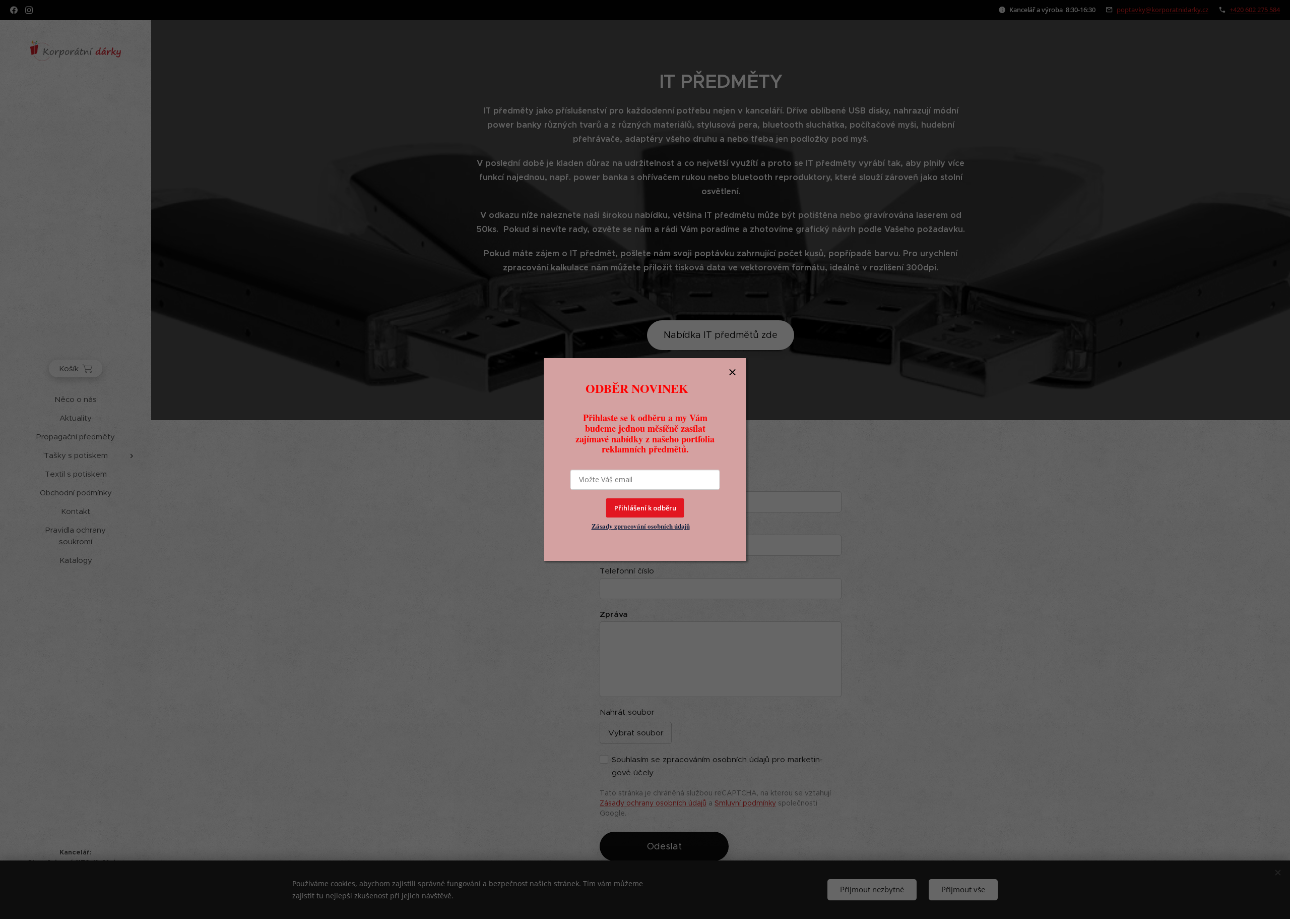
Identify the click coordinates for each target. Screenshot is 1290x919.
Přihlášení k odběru (645, 507)
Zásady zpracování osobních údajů (641, 526)
